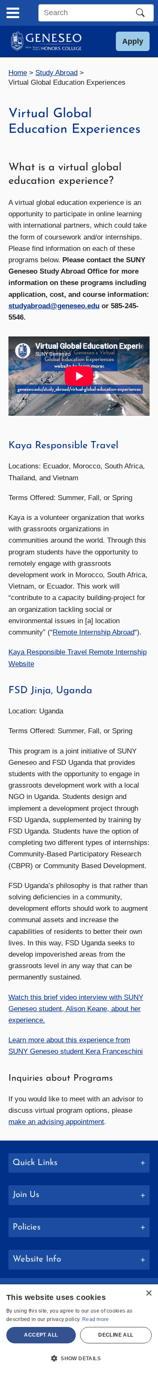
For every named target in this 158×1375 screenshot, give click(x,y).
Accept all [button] (41, 1335)
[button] (133, 41)
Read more (95, 1319)
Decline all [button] (115, 1335)
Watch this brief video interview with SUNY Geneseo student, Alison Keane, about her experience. (75, 1008)
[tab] (79, 1163)
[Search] (140, 12)
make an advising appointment (56, 1122)
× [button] (148, 1293)
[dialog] (79, 1329)
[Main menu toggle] (13, 13)
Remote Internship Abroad (93, 632)
